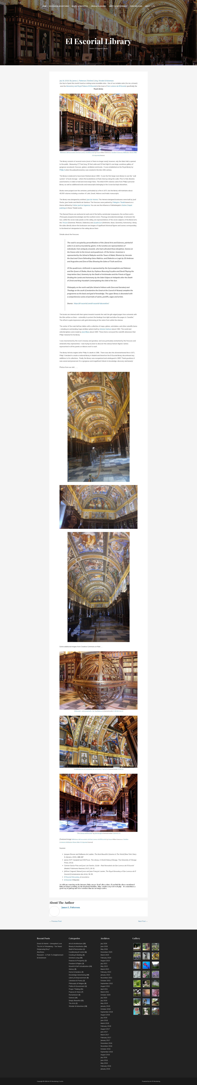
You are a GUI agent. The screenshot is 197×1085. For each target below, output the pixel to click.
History (71, 969)
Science (71, 998)
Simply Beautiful (74, 1000)
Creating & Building (98, 6)
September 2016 (107, 1052)
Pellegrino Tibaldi (119, 202)
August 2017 (105, 1029)
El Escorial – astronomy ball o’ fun (84, 711)
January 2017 (105, 1040)
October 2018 (105, 1009)
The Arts (72, 1003)
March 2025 (105, 955)
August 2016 (105, 1055)
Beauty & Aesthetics (80, 6)
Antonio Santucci (106, 329)
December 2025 (106, 952)
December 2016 (106, 1043)
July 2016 (104, 1057)
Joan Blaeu (85, 332)
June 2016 (104, 1060)
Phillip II (62, 170)
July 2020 (104, 998)
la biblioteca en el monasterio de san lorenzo (88, 769)
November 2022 (106, 978)
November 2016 (106, 1046)
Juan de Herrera (92, 199)
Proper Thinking (74, 989)
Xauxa (98, 152)
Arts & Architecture (75, 944)
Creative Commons (117, 152)
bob (105, 769)
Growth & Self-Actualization (79, 966)
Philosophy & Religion (76, 983)
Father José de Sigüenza (81, 205)
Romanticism (73, 995)
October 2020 (105, 995)
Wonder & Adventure (106, 81)
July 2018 (104, 1018)
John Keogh (98, 833)
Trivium (65, 223)
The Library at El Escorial (84, 833)
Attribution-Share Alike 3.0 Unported (77, 842)
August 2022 (105, 986)
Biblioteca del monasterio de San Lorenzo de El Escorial (77, 152)
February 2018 (106, 1026)
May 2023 (104, 966)
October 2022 (105, 981)
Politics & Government (77, 986)
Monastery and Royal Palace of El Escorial (81, 86)
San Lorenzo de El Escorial (116, 86)
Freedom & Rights (75, 963)
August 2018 (105, 1015)
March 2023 (105, 969)
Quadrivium (97, 223)
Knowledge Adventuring (59, 6)
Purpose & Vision (75, 992)
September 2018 (107, 1012)
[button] (154, 6)
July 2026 (104, 944)
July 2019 (104, 1000)
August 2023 (105, 961)
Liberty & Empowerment (118, 6)
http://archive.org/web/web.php (110, 886)
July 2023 (104, 963)
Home (44, 6)
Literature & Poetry (76, 981)
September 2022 (107, 983)
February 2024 (106, 958)
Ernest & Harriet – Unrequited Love (49, 944)
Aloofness (40, 952)
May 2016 (104, 1063)
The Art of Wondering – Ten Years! (49, 946)
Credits (61, 1081)
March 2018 (105, 1023)
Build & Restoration (76, 949)
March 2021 (105, 992)
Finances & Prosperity (76, 961)
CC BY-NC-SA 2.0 (118, 711)
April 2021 (104, 989)
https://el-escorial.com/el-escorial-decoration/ (91, 303)
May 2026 (104, 949)
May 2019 (104, 1003)
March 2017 (105, 1035)
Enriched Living (136, 6)
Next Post (143, 921)
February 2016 (106, 1066)
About (147, 6)
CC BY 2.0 (120, 769)
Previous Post (55, 921)
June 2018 (104, 1020)
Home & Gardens (75, 972)
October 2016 (105, 1049)
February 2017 (106, 1038)
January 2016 (105, 1069)
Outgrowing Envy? (43, 949)
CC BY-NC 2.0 (116, 833)
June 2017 (104, 1032)
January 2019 (105, 1006)
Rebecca (99, 711)
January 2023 (105, 975)
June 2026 (104, 946)
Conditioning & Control (76, 952)
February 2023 (106, 972)
